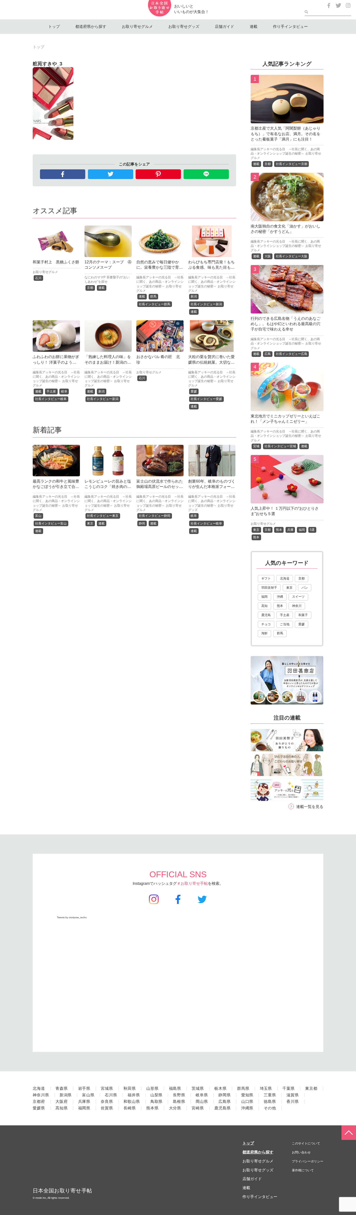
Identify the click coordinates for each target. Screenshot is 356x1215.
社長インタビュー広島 (291, 354)
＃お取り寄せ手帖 (192, 883)
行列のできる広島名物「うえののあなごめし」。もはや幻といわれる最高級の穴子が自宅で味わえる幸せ (285, 323)
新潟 (194, 296)
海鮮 (264, 633)
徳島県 (270, 1101)
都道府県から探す (90, 26)
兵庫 (290, 530)
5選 (312, 530)
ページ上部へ (348, 1132)
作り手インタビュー (290, 26)
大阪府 (61, 1101)
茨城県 (198, 1088)
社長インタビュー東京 (102, 515)
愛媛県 (39, 1108)
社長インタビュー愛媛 (206, 399)
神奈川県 (41, 1095)
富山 (38, 515)
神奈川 (297, 606)
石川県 (111, 1095)
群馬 (153, 296)
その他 (270, 1108)
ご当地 (284, 624)
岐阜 (64, 391)
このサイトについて (306, 1143)
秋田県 (130, 1088)
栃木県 (220, 1088)
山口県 (247, 1101)
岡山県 (202, 1101)
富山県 (88, 1095)
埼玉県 (266, 1088)
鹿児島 (266, 615)
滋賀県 (292, 1095)
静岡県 (224, 1095)
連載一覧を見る (309, 807)
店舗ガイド (224, 26)
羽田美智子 (269, 587)
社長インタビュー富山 (51, 523)
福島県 (175, 1088)
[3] (287, 310)
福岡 (302, 530)
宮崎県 (198, 1108)
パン (305, 587)
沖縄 (280, 596)
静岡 (142, 523)
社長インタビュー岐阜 (51, 399)
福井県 (134, 1095)
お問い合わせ (301, 1152)
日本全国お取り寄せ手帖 (62, 1191)
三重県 (270, 1095)
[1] (287, 120)
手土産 (51, 391)
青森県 (61, 1088)
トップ (54, 26)
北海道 (284, 578)
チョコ (266, 624)
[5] (287, 500)
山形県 (152, 1088)
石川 (38, 278)
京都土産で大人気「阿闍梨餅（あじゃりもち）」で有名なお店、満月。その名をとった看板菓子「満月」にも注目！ (285, 133)
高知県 (61, 1108)
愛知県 (247, 1095)
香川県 (292, 1101)
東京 (90, 523)
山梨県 (156, 1095)
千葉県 (288, 1088)
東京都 (311, 1088)
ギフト (266, 578)
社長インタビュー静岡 (154, 515)
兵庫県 (84, 1101)
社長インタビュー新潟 (206, 304)
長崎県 (130, 1108)
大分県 (175, 1108)
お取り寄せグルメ (137, 26)
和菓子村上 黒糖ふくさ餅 (56, 262)
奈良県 (107, 1101)
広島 (267, 354)
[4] (287, 407)
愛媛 (194, 391)
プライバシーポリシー (307, 1161)
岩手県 (84, 1088)
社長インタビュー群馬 (154, 304)
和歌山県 (132, 1101)
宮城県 (107, 1088)
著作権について (303, 1170)
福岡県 (84, 1108)
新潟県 (66, 1095)
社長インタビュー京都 (291, 164)
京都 (90, 288)
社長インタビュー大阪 (291, 256)
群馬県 (243, 1088)
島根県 (179, 1101)
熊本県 (152, 1108)
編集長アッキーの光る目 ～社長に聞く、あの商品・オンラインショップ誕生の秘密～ (160, 281)
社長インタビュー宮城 (280, 446)
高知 (264, 606)
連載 (253, 26)
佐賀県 (107, 1108)
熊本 (279, 530)
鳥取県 (156, 1101)
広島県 (224, 1101)
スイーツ (298, 596)
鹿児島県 (222, 1108)
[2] (287, 217)
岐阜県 (202, 1095)
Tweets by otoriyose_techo (72, 917)
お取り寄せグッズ (183, 26)
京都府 (39, 1101)
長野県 (179, 1095)
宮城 (256, 446)
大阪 (267, 256)
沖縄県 (247, 1108)
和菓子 (303, 615)
